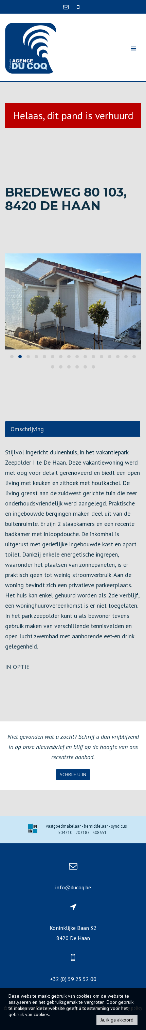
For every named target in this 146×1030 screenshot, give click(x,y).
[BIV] (33, 829)
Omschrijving (27, 429)
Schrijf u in (73, 774)
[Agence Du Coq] (30, 47)
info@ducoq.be (73, 887)
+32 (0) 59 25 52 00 (73, 979)
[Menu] (133, 48)
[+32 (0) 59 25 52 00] (78, 7)
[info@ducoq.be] (66, 7)
